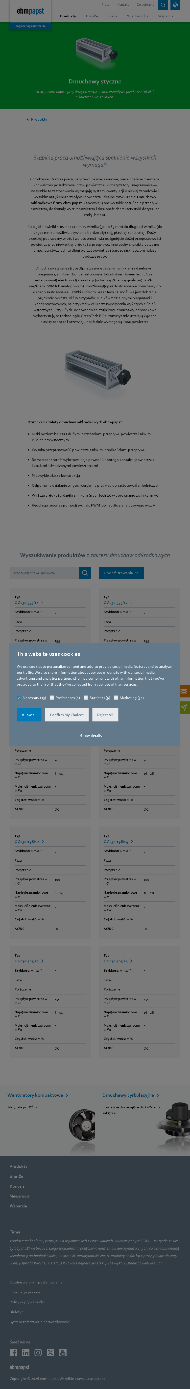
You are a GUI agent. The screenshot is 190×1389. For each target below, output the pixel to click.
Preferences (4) (68, 697)
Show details (91, 735)
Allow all (29, 715)
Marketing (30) (132, 697)
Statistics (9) (100, 697)
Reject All (105, 715)
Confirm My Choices (67, 715)
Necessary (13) (34, 697)
